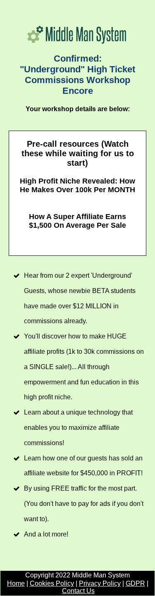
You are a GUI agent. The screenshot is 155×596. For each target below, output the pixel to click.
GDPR (135, 583)
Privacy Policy (100, 583)
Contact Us (78, 590)
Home (16, 583)
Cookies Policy (52, 583)
